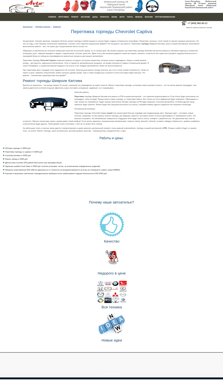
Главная (52, 17)
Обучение (85, 17)
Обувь (114, 17)
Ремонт (74, 17)
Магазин (149, 17)
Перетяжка (63, 17)
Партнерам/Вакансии (165, 17)
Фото (122, 17)
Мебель (138, 17)
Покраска (104, 17)
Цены (95, 17)
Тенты (130, 17)
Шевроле (57, 27)
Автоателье (28, 27)
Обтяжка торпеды (42, 27)
